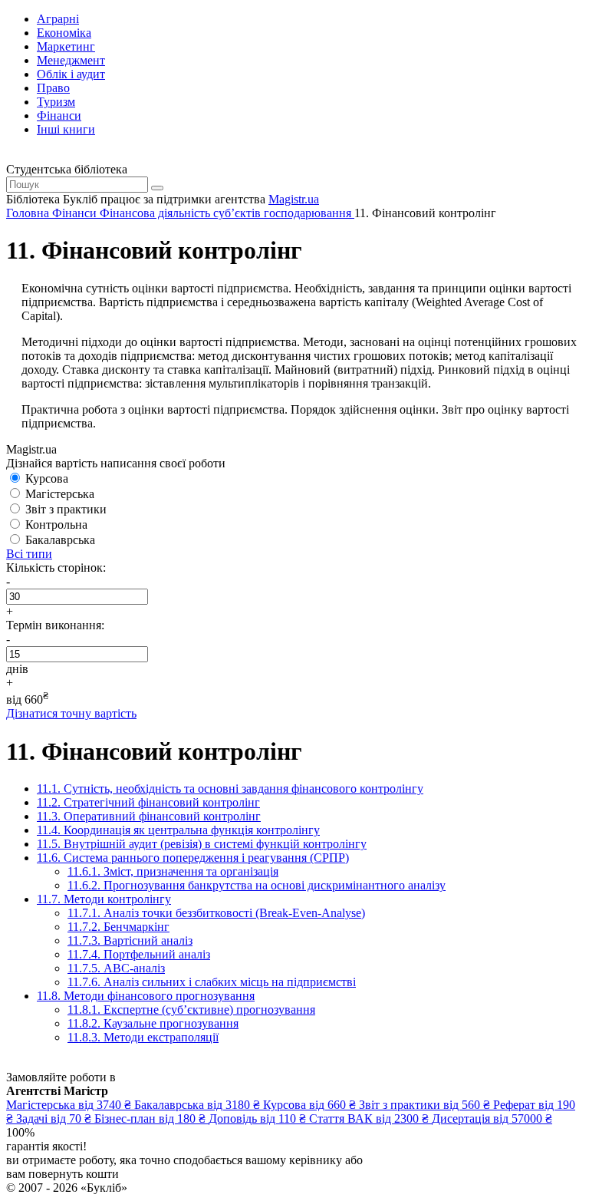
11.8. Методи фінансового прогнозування (146, 995)
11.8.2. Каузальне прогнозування (153, 1023)
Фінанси (59, 115)
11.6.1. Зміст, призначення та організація (172, 871)
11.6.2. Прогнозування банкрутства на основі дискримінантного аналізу (256, 885)
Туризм (56, 101)
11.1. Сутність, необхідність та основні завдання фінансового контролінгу (230, 788)
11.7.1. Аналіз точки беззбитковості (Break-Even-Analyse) (216, 912)
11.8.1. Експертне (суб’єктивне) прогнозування (191, 1009)
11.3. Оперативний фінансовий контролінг (149, 816)
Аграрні (58, 18)
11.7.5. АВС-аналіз (116, 968)
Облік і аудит (71, 74)
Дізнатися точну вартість (71, 713)
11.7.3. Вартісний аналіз (129, 940)
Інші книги (66, 129)
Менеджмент (71, 60)
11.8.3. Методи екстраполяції (143, 1037)
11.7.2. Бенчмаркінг (118, 926)
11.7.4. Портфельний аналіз (138, 954)
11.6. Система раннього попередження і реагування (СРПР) (193, 857)
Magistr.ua (293, 199)
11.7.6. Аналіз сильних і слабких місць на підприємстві (211, 981)
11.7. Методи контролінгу (104, 899)
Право (53, 87)
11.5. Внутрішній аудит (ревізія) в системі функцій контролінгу (202, 843)
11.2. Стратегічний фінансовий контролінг (148, 802)
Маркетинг (66, 46)
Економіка (64, 32)
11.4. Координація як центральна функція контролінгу (178, 829)
